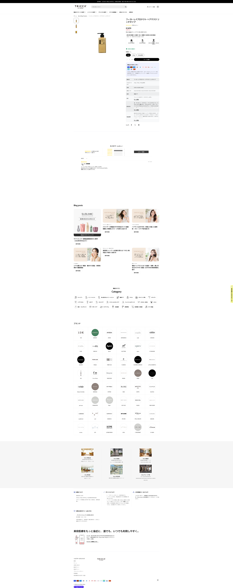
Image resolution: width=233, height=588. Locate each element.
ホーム (75, 16)
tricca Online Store (81, 584)
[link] (138, 374)
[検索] (125, 7)
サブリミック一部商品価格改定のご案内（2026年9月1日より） (86, 240)
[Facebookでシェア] (131, 125)
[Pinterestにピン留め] (138, 125)
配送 (130, 32)
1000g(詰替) (140, 55)
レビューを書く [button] (141, 152)
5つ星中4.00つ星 (94, 151)
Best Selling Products (82, 16)
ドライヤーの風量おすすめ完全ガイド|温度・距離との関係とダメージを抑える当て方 (116, 228)
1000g (133, 55)
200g (128, 55)
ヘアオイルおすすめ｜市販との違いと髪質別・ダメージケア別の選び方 (144, 228)
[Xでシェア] (135, 125)
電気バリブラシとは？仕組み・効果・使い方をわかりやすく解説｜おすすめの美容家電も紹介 (145, 267)
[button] (129, 25)
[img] (84, 162)
